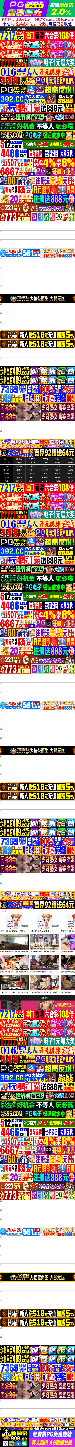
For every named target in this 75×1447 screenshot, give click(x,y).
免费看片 (19, 477)
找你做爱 (45, 466)
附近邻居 (19, 466)
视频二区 (6, 462)
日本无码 (45, 459)
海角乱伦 (45, 477)
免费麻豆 (58, 477)
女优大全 (70, 474)
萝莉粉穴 (70, 477)
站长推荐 (6, 466)
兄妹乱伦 (32, 481)
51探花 (45, 474)
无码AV (6, 474)
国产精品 (19, 459)
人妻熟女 (58, 462)
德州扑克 (45, 470)
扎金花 (70, 470)
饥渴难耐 (32, 466)
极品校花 (58, 481)
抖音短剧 (19, 474)
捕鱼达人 (19, 470)
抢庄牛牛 (32, 470)
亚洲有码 (58, 459)
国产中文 (19, 481)
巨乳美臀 (45, 462)
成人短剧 (45, 481)
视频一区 (6, 459)
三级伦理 (19, 462)
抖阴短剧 (70, 481)
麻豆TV (32, 474)
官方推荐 (6, 470)
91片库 (57, 474)
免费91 (32, 477)
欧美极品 (70, 459)
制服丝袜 (70, 462)
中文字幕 (32, 462)
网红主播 (32, 459)
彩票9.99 (58, 470)
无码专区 (6, 477)
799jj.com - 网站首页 (16, 28)
